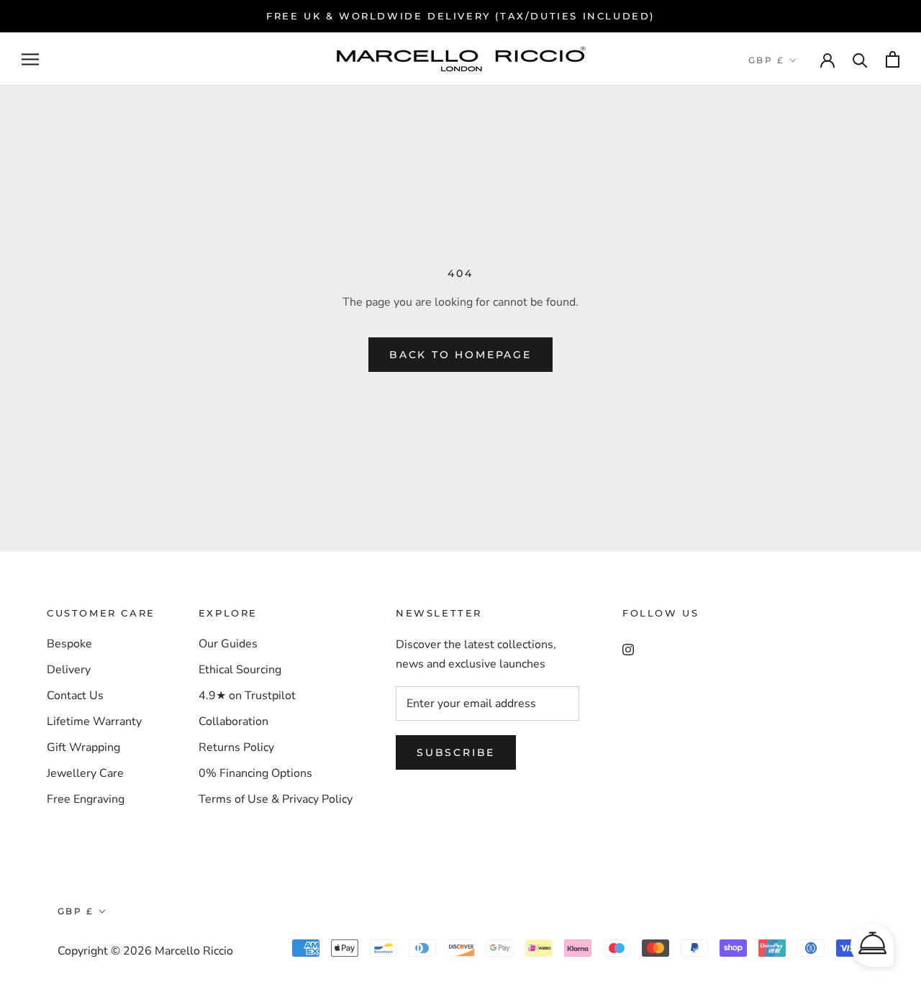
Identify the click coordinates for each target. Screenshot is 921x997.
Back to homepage (460, 354)
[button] (872, 945)
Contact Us (75, 696)
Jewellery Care (85, 773)
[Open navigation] (30, 59)
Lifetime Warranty (94, 721)
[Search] (860, 59)
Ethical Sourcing (240, 670)
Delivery (69, 670)
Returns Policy (236, 747)
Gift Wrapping (83, 747)
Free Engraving (85, 799)
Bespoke (69, 644)
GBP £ (766, 60)
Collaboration (233, 721)
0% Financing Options (255, 773)
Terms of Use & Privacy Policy (276, 799)
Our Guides (228, 644)
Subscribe (456, 752)
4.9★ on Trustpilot (247, 696)
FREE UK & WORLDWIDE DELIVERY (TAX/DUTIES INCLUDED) (460, 16)
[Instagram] (628, 648)
